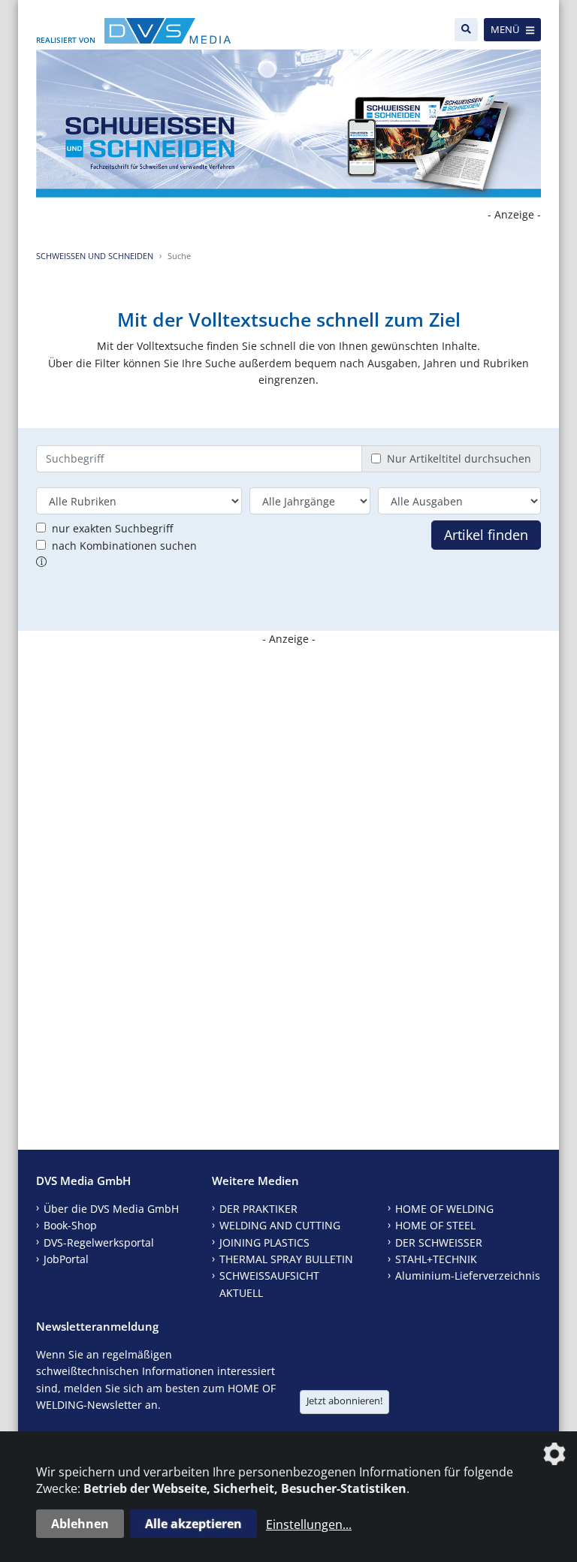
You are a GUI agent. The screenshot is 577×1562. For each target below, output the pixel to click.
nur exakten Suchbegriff (112, 528)
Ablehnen (80, 1523)
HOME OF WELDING (444, 1209)
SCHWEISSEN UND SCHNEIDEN (94, 255)
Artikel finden (486, 535)
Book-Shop (70, 1225)
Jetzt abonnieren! (344, 1400)
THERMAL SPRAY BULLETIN (286, 1259)
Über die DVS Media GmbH (111, 1209)
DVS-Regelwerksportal (99, 1242)
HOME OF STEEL (435, 1225)
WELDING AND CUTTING (279, 1225)
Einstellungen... (309, 1524)
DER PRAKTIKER (258, 1209)
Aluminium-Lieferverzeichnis (467, 1275)
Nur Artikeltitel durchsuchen (459, 458)
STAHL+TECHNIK (436, 1259)
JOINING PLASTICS (264, 1242)
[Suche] (466, 29)
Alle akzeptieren (193, 1523)
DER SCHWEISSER (438, 1242)
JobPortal (66, 1259)
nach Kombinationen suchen (124, 545)
